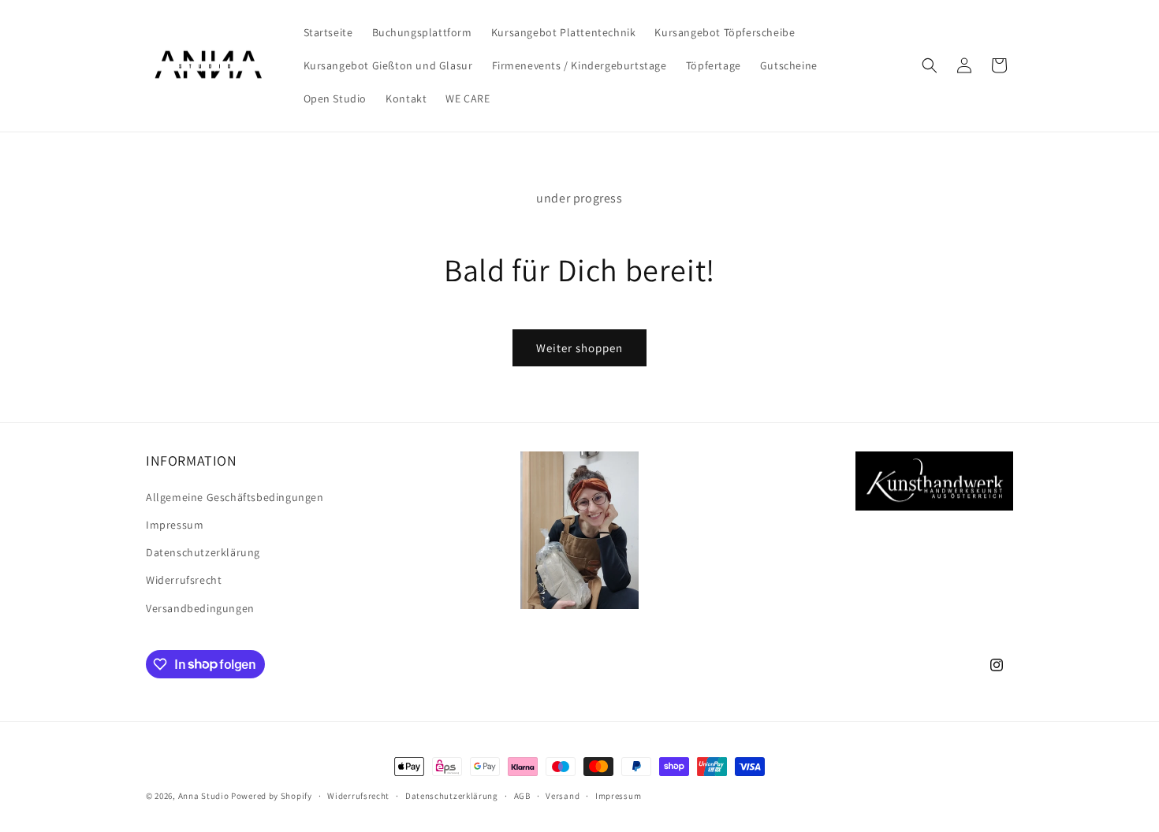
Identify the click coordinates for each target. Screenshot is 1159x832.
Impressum (174, 524)
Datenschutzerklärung (203, 551)
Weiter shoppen (579, 347)
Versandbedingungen (200, 607)
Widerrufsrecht (184, 580)
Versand (563, 794)
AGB (522, 794)
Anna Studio (203, 795)
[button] (929, 65)
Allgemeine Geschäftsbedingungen (235, 496)
